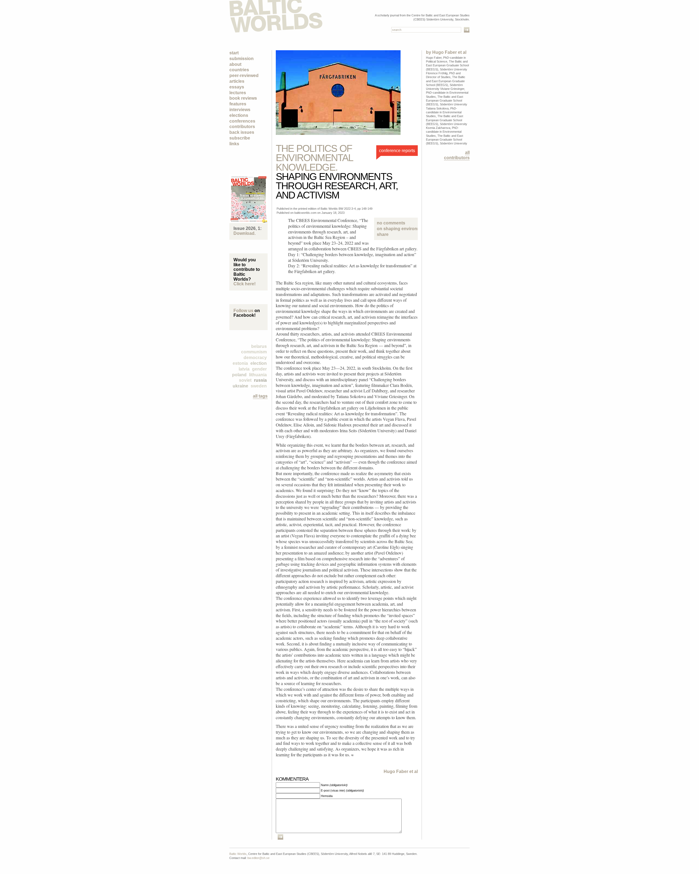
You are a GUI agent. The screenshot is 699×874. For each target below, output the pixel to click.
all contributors (457, 155)
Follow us (243, 310)
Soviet (245, 380)
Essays (236, 87)
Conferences (242, 121)
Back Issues (241, 132)
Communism (254, 351)
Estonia (240, 363)
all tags (260, 396)
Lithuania (258, 374)
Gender (259, 369)
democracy (255, 357)
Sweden (259, 386)
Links (234, 143)
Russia (260, 380)
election (258, 363)
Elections (238, 115)
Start (234, 53)
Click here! (244, 284)
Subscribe (239, 138)
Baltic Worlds (238, 853)
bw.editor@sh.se (258, 858)
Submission (241, 58)
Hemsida (327, 796)
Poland (239, 374)
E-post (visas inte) (342, 790)
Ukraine (240, 386)
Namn (334, 785)
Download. (244, 233)
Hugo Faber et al (401, 771)
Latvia (244, 369)
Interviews (239, 109)
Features (237, 104)
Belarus (259, 346)
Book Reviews (243, 98)
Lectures (237, 92)
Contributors (242, 126)
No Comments (396, 226)
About (235, 64)
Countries (239, 69)
